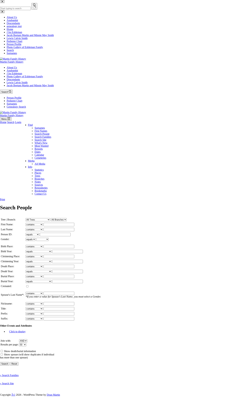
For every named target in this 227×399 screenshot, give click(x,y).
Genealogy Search (16, 106)
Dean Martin (53, 394)
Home (3, 122)
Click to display (17, 331)
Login (18, 122)
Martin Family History (11, 61)
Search (10, 122)
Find (30, 124)
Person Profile (14, 97)
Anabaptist (12, 70)
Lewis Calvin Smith (17, 82)
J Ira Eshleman (14, 73)
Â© (13, 394)
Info (30, 166)
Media (31, 160)
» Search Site (7, 383)
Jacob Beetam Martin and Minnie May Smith (30, 85)
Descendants (13, 79)
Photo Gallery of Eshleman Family (25, 76)
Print (2, 199)
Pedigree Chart (14, 100)
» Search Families (9, 375)
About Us (12, 67)
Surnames (12, 103)
